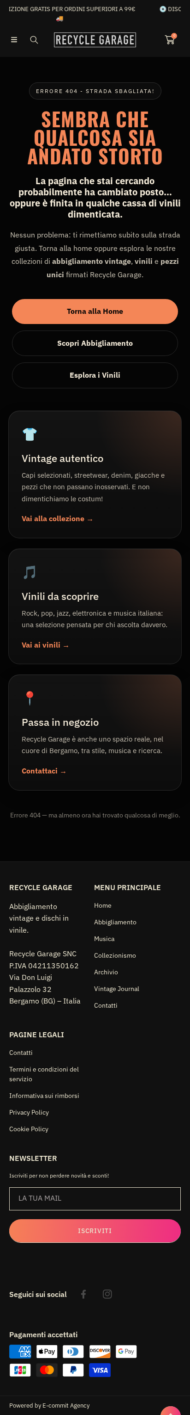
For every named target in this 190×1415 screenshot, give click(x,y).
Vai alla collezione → (58, 518)
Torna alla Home (95, 311)
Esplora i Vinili (95, 375)
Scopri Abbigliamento (95, 343)
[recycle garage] (95, 40)
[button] (14, 40)
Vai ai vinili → (46, 644)
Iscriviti (95, 1231)
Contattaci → (44, 770)
